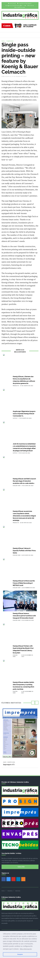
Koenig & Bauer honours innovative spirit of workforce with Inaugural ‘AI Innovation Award (24, 616)
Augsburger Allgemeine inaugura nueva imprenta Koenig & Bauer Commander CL (24, 414)
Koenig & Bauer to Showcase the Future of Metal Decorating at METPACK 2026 (24, 583)
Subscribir (21, 867)
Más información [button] (26, 949)
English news (10, 41)
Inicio (3, 41)
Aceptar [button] (20, 954)
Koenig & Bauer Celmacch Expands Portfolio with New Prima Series (24, 550)
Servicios (17, 891)
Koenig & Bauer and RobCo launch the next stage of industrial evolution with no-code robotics (24, 481)
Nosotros (10, 891)
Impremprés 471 (9, 764)
